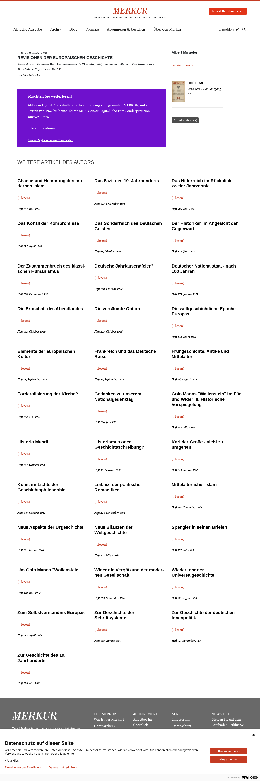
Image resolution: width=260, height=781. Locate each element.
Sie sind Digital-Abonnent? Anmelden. (50, 140)
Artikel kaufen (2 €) (185, 120)
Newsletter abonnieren (227, 11)
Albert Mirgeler (31, 75)
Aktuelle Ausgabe (27, 29)
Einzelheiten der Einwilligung (23, 767)
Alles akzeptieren (228, 751)
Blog (73, 29)
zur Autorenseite (183, 65)
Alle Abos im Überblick (142, 722)
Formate (92, 29)
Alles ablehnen (228, 759)
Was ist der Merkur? (109, 719)
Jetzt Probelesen (43, 128)
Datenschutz (181, 725)
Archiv (55, 29)
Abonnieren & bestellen (126, 29)
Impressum (181, 719)
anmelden (226, 29)
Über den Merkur (167, 29)
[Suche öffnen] (244, 29)
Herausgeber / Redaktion (104, 728)
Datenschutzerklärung (63, 767)
